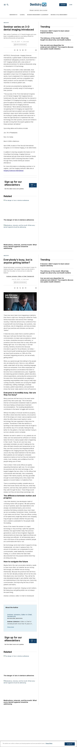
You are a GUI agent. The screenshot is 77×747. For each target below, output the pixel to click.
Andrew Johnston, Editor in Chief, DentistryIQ (20, 276)
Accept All (69, 743)
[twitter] (20, 50)
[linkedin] (17, 50)
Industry (6, 22)
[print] (36, 50)
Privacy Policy (49, 743)
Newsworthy (13, 14)
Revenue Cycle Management (59, 14)
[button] (5, 5)
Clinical (22, 14)
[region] (38, 744)
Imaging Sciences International (13, 170)
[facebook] (14, 50)
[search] (7, 5)
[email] (25, 50)
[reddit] (23, 50)
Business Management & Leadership (37, 14)
